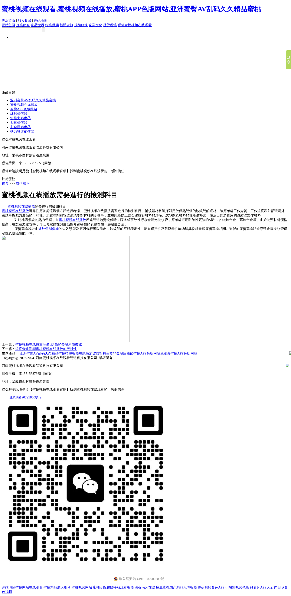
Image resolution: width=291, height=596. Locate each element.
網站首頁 (8, 25)
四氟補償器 (18, 122)
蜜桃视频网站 (82, 587)
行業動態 (52, 25)
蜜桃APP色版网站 (23, 109)
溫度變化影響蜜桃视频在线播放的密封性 (46, 349)
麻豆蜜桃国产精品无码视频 (176, 587)
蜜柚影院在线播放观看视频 (113, 587)
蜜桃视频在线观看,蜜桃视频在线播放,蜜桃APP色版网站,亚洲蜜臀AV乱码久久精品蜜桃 (131, 9)
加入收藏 (24, 20)
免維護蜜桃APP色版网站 (178, 353)
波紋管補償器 (48, 229)
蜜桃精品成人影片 (57, 587)
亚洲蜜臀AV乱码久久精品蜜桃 (33, 100)
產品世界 (37, 25)
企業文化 (95, 25)
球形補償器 (18, 113)
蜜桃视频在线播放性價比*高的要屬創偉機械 (48, 344)
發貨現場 (110, 25)
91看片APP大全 (261, 587)
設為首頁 (8, 20)
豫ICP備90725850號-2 (25, 397)
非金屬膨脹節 (123, 353)
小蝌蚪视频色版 (237, 587)
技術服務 (81, 25)
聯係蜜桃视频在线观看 (135, 25)
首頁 (5, 183)
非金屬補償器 (20, 127)
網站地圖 (40, 20)
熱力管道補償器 (22, 131)
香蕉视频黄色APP (211, 587)
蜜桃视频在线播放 (23, 104)
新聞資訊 (66, 25)
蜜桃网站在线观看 (29, 587)
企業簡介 (23, 25)
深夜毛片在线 (145, 587)
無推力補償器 (20, 118)
